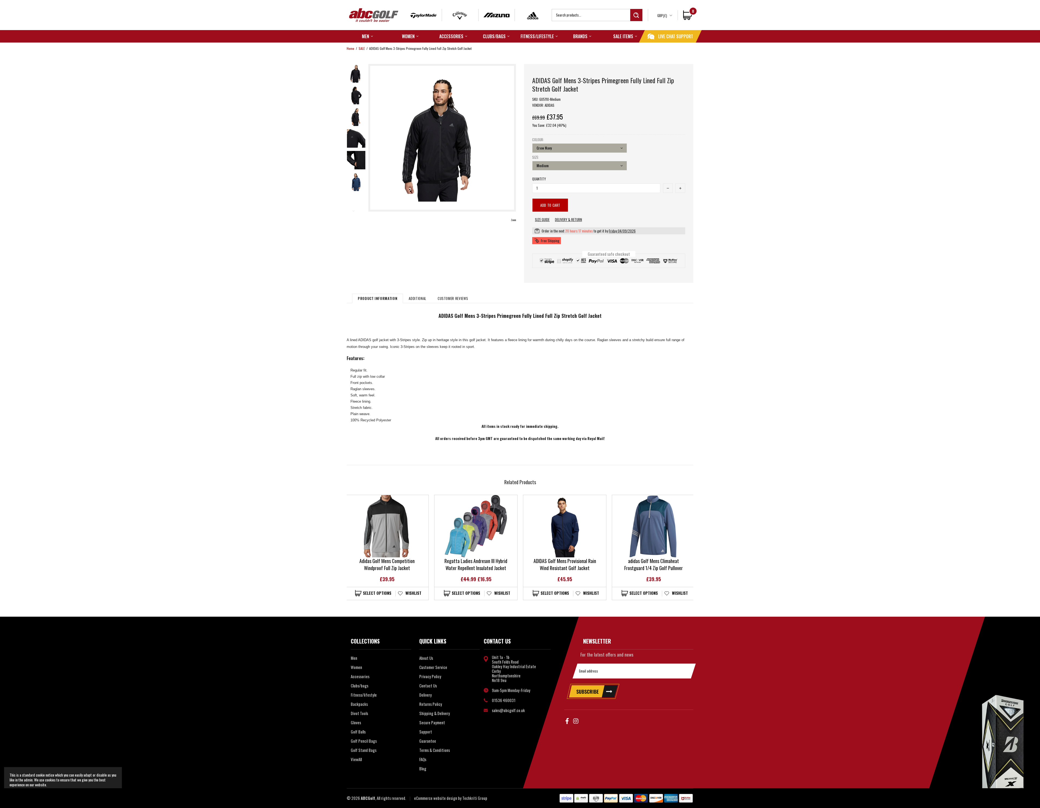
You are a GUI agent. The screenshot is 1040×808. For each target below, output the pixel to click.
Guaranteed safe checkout (609, 254)
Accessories (360, 676)
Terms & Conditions (434, 750)
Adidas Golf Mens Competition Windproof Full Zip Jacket (387, 564)
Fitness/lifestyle (364, 695)
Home (350, 48)
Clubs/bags (359, 686)
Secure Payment (432, 722)
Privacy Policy (430, 676)
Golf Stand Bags (363, 750)
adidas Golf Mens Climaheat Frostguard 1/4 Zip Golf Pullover (653, 564)
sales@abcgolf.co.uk (508, 710)
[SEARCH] (597, 15)
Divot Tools (359, 713)
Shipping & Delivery (434, 713)
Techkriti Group (474, 798)
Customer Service (433, 667)
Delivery (425, 695)
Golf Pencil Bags (364, 741)
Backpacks (359, 704)
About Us (426, 658)
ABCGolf (374, 15)
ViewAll (356, 759)
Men (354, 658)
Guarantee (427, 741)
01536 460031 (503, 700)
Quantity (539, 179)
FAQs (422, 759)
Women (356, 667)
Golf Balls (358, 732)
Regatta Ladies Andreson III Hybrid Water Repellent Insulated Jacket (475, 564)
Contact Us (428, 686)
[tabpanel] (564, 547)
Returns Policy (430, 704)
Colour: (538, 139)
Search (636, 15)
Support (425, 732)
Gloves (356, 722)
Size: (535, 157)
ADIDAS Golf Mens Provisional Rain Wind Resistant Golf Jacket (565, 564)
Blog (422, 768)
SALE (362, 48)
